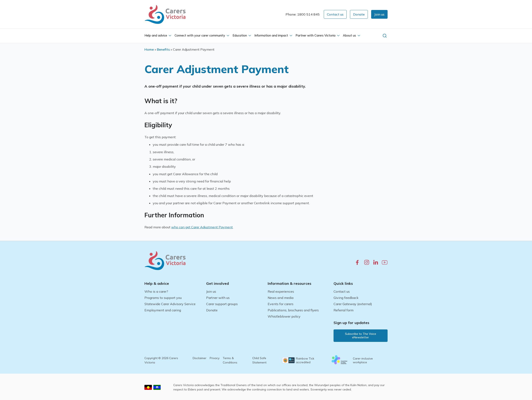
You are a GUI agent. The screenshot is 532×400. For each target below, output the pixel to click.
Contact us (342, 291)
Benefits (163, 49)
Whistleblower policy (284, 316)
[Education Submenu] (249, 36)
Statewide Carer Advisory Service (170, 304)
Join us (211, 291)
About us (349, 35)
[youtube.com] (385, 262)
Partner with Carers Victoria (315, 35)
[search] (385, 36)
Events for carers (280, 304)
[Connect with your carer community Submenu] (227, 36)
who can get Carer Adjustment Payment (202, 227)
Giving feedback (346, 298)
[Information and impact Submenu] (290, 36)
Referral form (343, 310)
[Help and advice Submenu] (169, 36)
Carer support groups (222, 304)
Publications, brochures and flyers (293, 310)
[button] (379, 14)
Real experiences (281, 291)
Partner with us (218, 298)
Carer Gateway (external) (353, 304)
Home (149, 49)
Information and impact (271, 35)
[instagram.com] (366, 262)
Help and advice (155, 35)
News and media (280, 298)
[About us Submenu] (358, 36)
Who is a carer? (156, 291)
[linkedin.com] (375, 262)
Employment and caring (162, 310)
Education (240, 35)
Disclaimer (199, 358)
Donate (212, 310)
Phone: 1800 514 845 (303, 14)
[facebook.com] (357, 262)
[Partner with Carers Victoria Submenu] (337, 36)
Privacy (214, 358)
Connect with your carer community (200, 35)
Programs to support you (163, 298)
